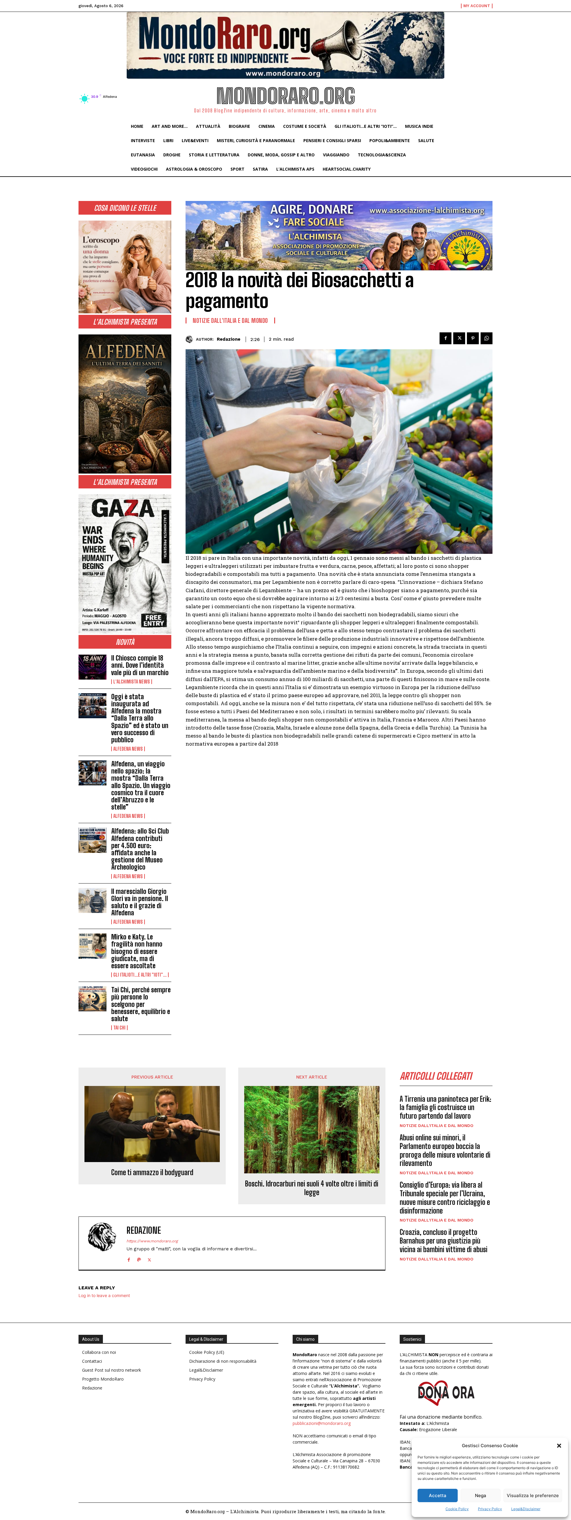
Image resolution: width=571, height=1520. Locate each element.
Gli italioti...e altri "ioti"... (140, 974)
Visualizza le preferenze (533, 1495)
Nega (480, 1495)
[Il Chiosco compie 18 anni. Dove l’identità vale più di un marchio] (92, 667)
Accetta (437, 1495)
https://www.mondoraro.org (152, 1241)
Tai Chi (119, 1027)
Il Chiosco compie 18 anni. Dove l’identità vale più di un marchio (140, 665)
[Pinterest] (473, 338)
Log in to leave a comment (104, 1295)
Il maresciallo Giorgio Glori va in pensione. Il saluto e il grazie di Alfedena (139, 902)
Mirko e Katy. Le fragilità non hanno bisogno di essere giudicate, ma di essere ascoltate (136, 951)
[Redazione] (191, 339)
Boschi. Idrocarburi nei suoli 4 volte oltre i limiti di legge (311, 1188)
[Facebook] (445, 338)
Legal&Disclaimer (525, 1509)
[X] (459, 338)
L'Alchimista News (131, 681)
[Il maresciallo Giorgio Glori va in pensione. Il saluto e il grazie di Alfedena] (92, 900)
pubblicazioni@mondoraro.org (322, 1423)
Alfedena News (128, 748)
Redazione (228, 339)
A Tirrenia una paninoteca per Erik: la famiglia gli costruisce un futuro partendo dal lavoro (445, 1107)
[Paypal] (139, 1258)
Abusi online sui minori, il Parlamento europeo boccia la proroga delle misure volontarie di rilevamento (445, 1150)
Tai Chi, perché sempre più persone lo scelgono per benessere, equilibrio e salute (141, 1004)
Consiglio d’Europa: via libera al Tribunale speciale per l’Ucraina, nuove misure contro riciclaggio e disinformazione (445, 1198)
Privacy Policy (490, 1509)
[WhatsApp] (486, 338)
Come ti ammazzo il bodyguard (152, 1172)
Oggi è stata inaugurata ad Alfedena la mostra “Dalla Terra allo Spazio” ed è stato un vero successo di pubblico (139, 718)
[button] (559, 1446)
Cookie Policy (457, 1509)
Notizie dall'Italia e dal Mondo (230, 320)
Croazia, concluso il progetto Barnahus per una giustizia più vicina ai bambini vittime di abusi (443, 1241)
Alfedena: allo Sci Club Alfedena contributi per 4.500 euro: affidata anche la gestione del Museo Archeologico (140, 849)
